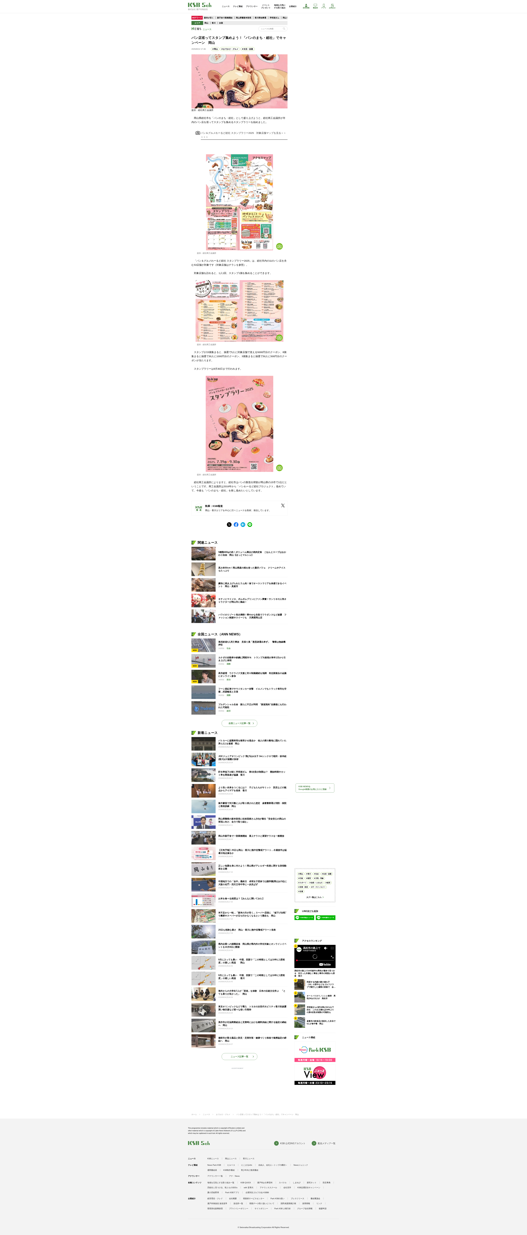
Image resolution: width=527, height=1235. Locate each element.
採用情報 (306, 8)
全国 (221, 23)
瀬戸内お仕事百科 (265, 1182)
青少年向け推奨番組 (249, 1170)
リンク (319, 1203)
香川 (214, 23)
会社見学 (287, 1187)
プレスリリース (297, 1198)
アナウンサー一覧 (215, 1176)
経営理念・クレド (215, 1198)
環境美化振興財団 (215, 1208)
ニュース (226, 6)
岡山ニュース (231, 1158)
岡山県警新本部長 (243, 18)
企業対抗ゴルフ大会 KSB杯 (257, 1192)
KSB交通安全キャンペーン (308, 1187)
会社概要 (233, 1198)
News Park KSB (214, 1165)
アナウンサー (252, 6)
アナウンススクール (268, 1187)
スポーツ (303, 883)
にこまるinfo (246, 1165)
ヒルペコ (231, 1165)
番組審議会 (315, 1198)
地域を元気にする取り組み (280, 6)
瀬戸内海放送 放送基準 (217, 1203)
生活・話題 (248, 49)
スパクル (283, 1182)
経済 (328, 883)
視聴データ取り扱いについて (261, 1203)
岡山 (206, 23)
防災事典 (326, 1182)
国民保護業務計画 (288, 1203)
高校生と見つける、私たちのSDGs (222, 1187)
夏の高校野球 (213, 1192)
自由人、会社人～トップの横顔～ (272, 1165)
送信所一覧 (238, 1203)
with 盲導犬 (248, 1187)
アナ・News (234, 1176)
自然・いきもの (316, 883)
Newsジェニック (301, 1165)
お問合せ (332, 8)
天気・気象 (319, 878)
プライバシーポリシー (238, 1208)
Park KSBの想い (277, 1198)
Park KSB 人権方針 (282, 1208)
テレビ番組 (238, 6)
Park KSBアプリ (232, 1192)
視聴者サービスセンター (253, 1198)
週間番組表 (212, 1170)
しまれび (297, 1182)
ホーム (194, 1114)
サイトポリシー (261, 1208)
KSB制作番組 (229, 1170)
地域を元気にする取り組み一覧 (220, 1182)
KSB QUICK (246, 1182)
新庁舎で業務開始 (224, 18)
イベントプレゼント (266, 6)
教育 (309, 878)
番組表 (315, 8)
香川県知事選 (261, 18)
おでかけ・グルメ (230, 49)
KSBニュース (213, 1158)
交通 (301, 891)
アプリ (323, 8)
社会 (317, 874)
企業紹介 (293, 6)
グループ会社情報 (304, 1208)
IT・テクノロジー (318, 887)
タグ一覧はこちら (314, 897)
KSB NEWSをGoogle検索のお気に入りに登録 (312, 787)
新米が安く (209, 18)
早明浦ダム (275, 18)
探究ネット (311, 1182)
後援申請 (322, 1208)
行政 (301, 878)
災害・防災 (304, 887)
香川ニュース (248, 1158)
